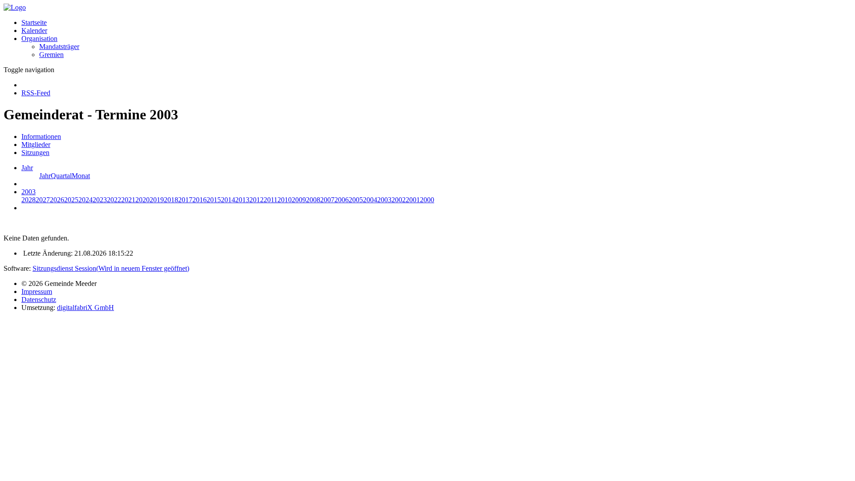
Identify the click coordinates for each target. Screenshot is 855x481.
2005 (356, 200)
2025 (71, 200)
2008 (313, 200)
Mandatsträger (59, 46)
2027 (43, 200)
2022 (114, 200)
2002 (398, 200)
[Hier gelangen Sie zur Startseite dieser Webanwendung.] (15, 7)
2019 (157, 200)
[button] (39, 38)
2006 (341, 200)
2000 (427, 200)
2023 (100, 200)
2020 (142, 200)
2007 (327, 200)
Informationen (41, 136)
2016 (199, 200)
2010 (284, 200)
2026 (57, 200)
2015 (214, 200)
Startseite (34, 22)
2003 (384, 200)
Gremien (51, 54)
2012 (256, 200)
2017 (185, 200)
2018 (171, 200)
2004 (370, 200)
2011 (270, 200)
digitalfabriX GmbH (85, 307)
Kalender (34, 30)
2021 (128, 200)
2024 (85, 200)
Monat (81, 175)
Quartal (61, 175)
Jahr (45, 175)
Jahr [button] (27, 167)
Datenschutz (38, 299)
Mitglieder (35, 144)
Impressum (36, 291)
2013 (242, 200)
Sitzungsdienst (111, 268)
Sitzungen (35, 152)
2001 (413, 200)
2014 (228, 200)
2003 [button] (28, 192)
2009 (299, 200)
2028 (28, 200)
